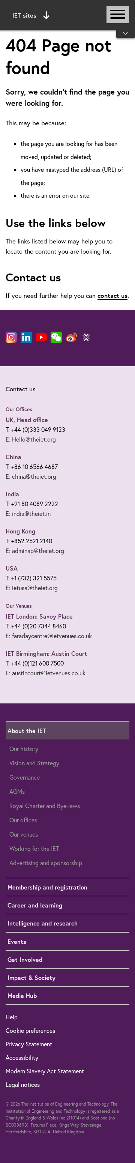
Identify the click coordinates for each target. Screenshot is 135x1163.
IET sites (24, 15)
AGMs (17, 791)
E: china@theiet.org (31, 476)
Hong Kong (20, 531)
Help (12, 1017)
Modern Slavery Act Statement (45, 1071)
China (13, 457)
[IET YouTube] (41, 338)
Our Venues (19, 606)
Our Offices (19, 409)
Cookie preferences (30, 1030)
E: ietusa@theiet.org (32, 588)
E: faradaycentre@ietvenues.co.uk (49, 636)
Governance (24, 777)
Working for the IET (34, 848)
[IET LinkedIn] (26, 337)
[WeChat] (56, 337)
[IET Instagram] (11, 337)
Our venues (23, 834)
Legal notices (23, 1084)
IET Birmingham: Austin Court (46, 653)
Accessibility (22, 1057)
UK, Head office (27, 420)
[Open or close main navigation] (117, 14)
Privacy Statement (29, 1044)
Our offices (23, 820)
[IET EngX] (86, 337)
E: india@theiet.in (28, 513)
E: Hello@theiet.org (31, 439)
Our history (23, 749)
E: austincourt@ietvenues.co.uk (46, 673)
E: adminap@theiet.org (35, 550)
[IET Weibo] (71, 337)
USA (12, 568)
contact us (113, 295)
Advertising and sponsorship (45, 863)
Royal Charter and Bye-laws (44, 806)
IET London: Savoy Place (39, 616)
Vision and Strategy (34, 763)
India (12, 494)
